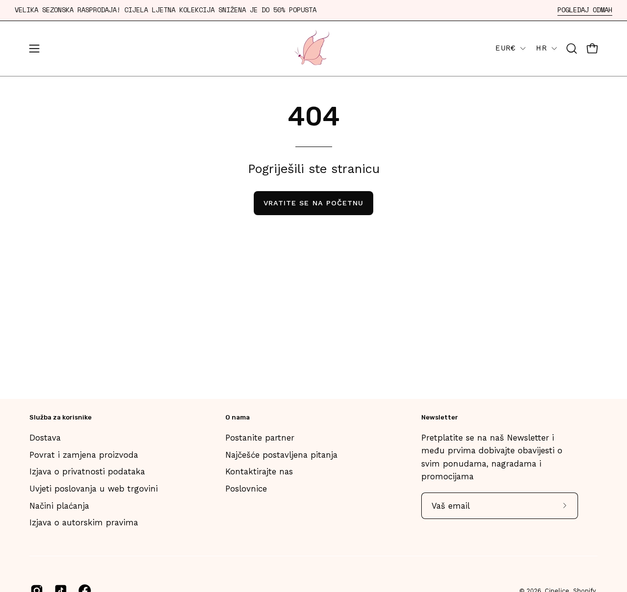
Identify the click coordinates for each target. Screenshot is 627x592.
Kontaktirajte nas (259, 471)
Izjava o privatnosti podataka (87, 471)
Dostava (45, 438)
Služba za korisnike (60, 417)
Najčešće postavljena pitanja (281, 455)
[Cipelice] (313, 48)
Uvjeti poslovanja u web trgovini (93, 488)
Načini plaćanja (59, 506)
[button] (571, 48)
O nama (237, 417)
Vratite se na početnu (314, 203)
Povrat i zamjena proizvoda (83, 455)
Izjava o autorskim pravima (83, 522)
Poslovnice (246, 488)
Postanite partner (259, 438)
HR (541, 48)
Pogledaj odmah (584, 10)
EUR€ (505, 48)
